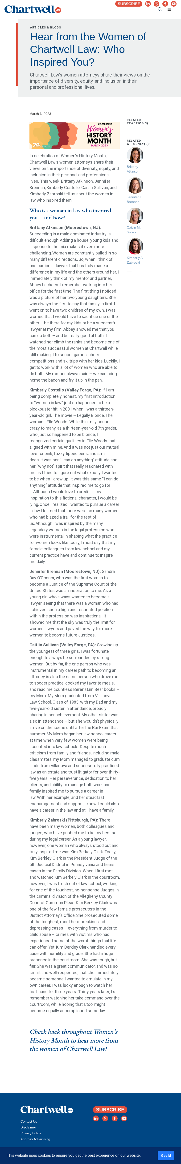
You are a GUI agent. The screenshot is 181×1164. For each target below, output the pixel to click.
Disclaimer (28, 1127)
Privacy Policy (31, 1133)
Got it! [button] (166, 1155)
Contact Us (29, 1121)
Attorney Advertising (35, 1139)
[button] (169, 9)
